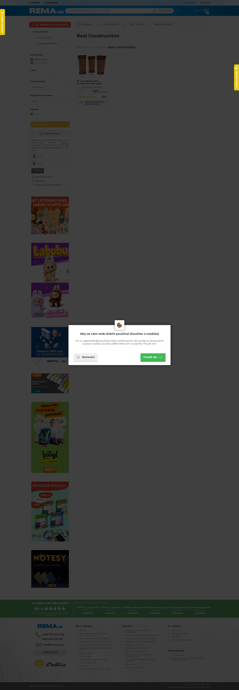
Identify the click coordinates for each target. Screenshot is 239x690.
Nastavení (88, 357)
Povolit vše (150, 357)
